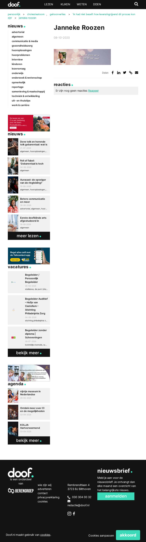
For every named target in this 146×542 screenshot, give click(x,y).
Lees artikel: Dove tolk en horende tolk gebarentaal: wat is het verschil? (29, 146)
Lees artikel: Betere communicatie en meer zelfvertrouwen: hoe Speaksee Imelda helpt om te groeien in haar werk (29, 204)
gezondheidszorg (22, 45)
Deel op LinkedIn (118, 72)
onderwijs (17, 73)
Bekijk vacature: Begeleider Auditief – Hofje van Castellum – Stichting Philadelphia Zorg (29, 309)
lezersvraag (18, 68)
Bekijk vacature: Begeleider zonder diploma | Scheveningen (29, 338)
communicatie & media (25, 41)
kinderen (17, 64)
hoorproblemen (21, 55)
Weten (82, 4)
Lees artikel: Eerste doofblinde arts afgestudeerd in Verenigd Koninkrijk (29, 223)
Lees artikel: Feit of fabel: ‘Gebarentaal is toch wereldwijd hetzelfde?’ (29, 166)
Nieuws (15, 25)
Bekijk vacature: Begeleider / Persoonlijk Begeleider (29, 282)
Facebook (75, 513)
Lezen (48, 4)
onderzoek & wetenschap (27, 77)
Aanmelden (116, 496)
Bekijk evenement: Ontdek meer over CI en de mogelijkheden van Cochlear (29, 412)
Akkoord (128, 535)
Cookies (43, 501)
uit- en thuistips (21, 100)
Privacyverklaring (49, 497)
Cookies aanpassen (101, 535)
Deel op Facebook (112, 72)
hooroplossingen (22, 50)
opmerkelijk (18, 82)
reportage (18, 87)
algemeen (17, 36)
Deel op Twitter (124, 72)
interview (17, 59)
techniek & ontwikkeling (26, 96)
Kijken (65, 4)
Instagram (69, 513)
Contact (43, 493)
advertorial (18, 32)
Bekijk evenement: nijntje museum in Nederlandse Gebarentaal (29, 395)
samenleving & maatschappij (28, 91)
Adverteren (45, 489)
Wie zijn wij (44, 485)
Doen (97, 4)
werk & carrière (20, 105)
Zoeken (136, 4)
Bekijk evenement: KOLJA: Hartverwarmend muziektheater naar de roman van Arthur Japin (29, 429)
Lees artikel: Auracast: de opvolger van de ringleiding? (29, 185)
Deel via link (130, 72)
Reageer (93, 90)
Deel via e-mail (136, 72)
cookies (45, 535)
